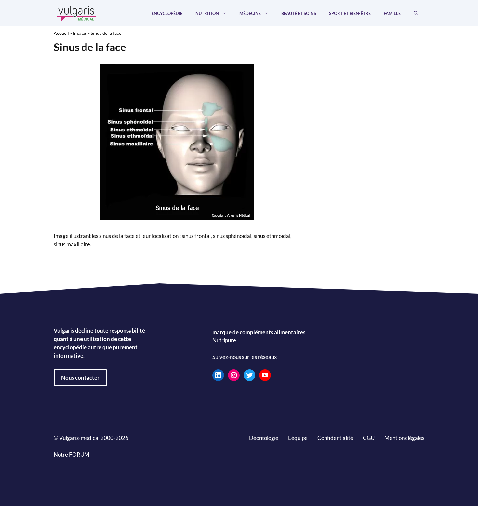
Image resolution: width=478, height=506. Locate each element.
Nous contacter (80, 377)
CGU (369, 437)
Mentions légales (404, 437)
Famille (392, 13)
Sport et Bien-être (350, 13)
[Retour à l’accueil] (76, 12)
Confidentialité (335, 437)
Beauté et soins (298, 13)
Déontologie (263, 437)
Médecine (250, 13)
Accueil (61, 33)
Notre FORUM (71, 454)
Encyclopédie (167, 13)
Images (80, 33)
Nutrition (207, 13)
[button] (415, 13)
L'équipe (298, 437)
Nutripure (224, 340)
